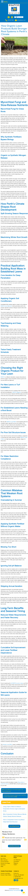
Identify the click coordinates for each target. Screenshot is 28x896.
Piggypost (16, 863)
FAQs (2, 866)
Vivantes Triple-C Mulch (6, 875)
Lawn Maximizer (17, 859)
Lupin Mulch (16, 861)
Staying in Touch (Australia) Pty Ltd (16, 890)
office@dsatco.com (21, 20)
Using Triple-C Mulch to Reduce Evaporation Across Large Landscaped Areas (14, 809)
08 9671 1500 (11, 20)
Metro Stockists (4, 860)
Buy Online (19, 17)
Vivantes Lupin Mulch (5, 873)
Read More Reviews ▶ (14, 846)
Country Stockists (4, 861)
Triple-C (15, 864)
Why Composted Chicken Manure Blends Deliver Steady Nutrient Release (14, 815)
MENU (6, 2)
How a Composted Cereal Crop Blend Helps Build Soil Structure (13, 821)
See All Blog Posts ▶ (14, 826)
